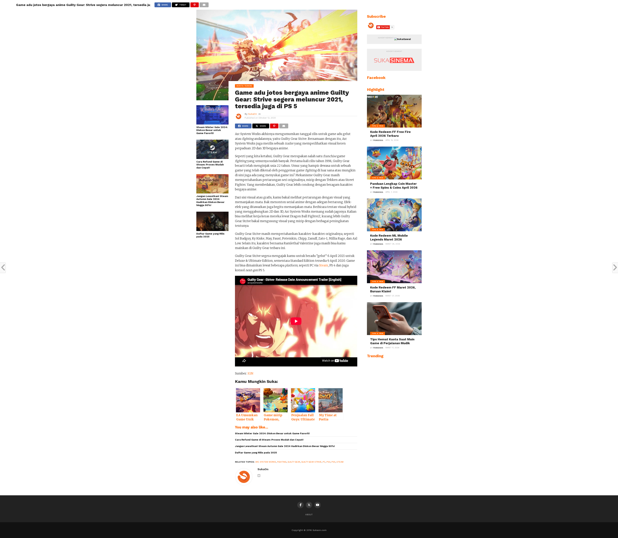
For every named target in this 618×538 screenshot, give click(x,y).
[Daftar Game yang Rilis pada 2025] (212, 229)
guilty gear (294, 462)
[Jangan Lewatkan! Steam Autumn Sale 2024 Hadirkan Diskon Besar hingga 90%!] (212, 192)
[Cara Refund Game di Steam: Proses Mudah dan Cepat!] (212, 157)
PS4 (328, 462)
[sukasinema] (394, 66)
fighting (281, 462)
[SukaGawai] (402, 39)
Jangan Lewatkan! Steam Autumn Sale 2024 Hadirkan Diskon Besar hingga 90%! (212, 201)
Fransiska (378, 140)
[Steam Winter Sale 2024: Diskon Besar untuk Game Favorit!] (212, 123)
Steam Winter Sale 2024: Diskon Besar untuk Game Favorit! (212, 130)
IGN (250, 373)
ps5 (333, 462)
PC (324, 462)
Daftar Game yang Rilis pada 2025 (210, 235)
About (309, 514)
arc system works (265, 462)
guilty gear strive (311, 462)
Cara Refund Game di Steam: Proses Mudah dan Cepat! (210, 164)
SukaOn (252, 114)
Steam (323, 265)
